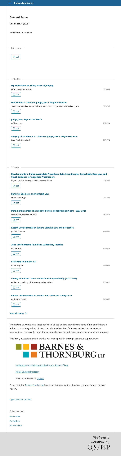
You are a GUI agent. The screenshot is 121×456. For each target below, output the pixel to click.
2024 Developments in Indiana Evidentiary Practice (37, 244)
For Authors (15, 421)
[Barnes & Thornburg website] (60, 359)
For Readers (15, 416)
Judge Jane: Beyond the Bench (26, 119)
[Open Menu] (10, 3)
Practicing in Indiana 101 (23, 261)
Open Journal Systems (21, 399)
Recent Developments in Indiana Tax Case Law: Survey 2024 (41, 295)
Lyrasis (40, 378)
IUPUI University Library (27, 371)
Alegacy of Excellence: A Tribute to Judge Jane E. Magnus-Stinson (44, 136)
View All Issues (17, 313)
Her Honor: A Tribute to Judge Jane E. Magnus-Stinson (39, 102)
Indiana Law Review (23, 3)
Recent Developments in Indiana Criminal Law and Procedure (42, 227)
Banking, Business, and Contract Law (30, 193)
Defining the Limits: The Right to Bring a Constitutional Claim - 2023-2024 (48, 210)
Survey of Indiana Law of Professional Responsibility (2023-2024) (44, 278)
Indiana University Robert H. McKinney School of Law (42, 365)
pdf (17, 57)
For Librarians (16, 425)
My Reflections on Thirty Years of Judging (32, 85)
